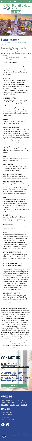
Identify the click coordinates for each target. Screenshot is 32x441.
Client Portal (16, 12)
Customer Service (19, 400)
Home (2, 400)
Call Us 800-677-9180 (8, 1)
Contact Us (14, 385)
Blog (17, 405)
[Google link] (8, 424)
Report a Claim (15, 402)
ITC (19, 347)
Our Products (9, 400)
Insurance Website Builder (25, 435)
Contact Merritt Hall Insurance (18, 53)
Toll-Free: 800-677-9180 (7, 419)
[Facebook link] (3, 424)
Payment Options (5, 402)
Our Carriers (4, 405)
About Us (23, 402)
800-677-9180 (9, 364)
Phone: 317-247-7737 (5, 417)
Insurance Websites (7, 342)
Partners (12, 405)
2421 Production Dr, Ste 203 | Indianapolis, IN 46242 (15, 368)
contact (7, 338)
